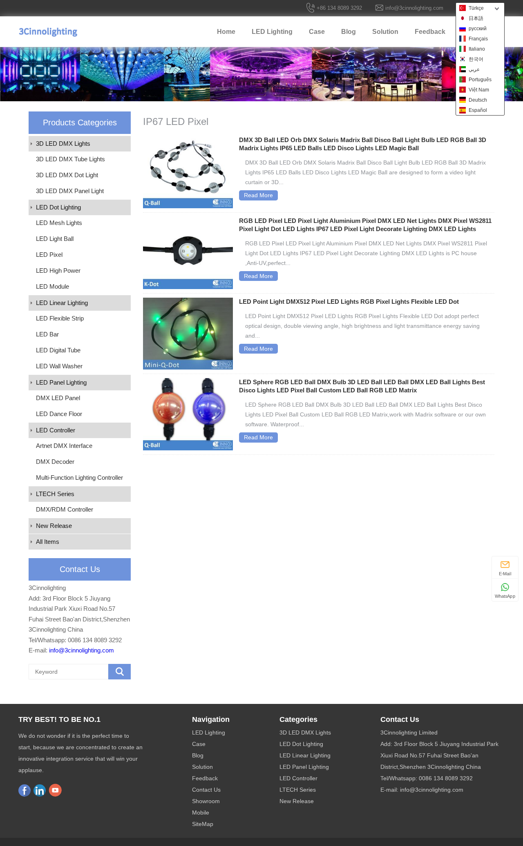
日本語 (476, 18)
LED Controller (55, 430)
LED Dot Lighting (58, 207)
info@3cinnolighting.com (414, 8)
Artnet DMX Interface (64, 445)
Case (317, 31)
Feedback (430, 31)
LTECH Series (55, 493)
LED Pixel (49, 254)
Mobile (200, 812)
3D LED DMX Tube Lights (70, 159)
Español (478, 110)
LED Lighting (272, 31)
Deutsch (478, 100)
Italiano (477, 49)
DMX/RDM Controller (64, 509)
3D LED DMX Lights (63, 143)
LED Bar (47, 334)
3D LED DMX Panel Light (70, 190)
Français (478, 39)
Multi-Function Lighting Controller (79, 477)
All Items (47, 541)
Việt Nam (479, 90)
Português (480, 79)
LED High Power (58, 270)
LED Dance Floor (59, 413)
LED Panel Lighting (61, 382)
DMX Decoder (55, 461)
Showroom (206, 801)
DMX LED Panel (58, 397)
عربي (474, 69)
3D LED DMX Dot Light (67, 174)
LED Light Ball (55, 238)
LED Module (52, 286)
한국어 (476, 59)
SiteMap (202, 824)
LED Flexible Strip (60, 318)
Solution (385, 31)
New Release (54, 525)
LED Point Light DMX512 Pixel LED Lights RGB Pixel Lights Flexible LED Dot (349, 301)
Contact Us (206, 789)
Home (226, 31)
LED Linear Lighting (62, 302)
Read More (258, 195)
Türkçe (476, 8)
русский (478, 28)
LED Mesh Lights (59, 222)
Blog (348, 31)
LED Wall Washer (59, 366)
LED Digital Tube (58, 350)
